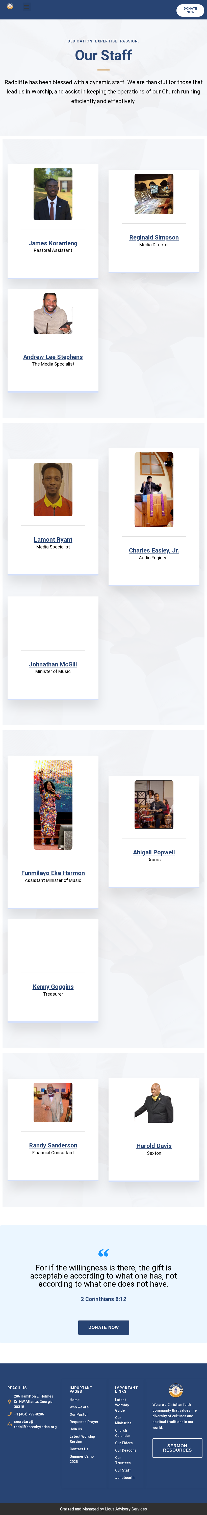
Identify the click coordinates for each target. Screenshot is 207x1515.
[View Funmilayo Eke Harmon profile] (53, 857)
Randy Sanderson (53, 1145)
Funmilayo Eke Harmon (53, 873)
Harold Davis (154, 1145)
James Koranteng (53, 243)
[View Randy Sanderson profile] (53, 1130)
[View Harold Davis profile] (154, 1130)
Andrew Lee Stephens (53, 356)
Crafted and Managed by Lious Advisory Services (103, 1509)
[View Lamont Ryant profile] (53, 524)
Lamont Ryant (53, 539)
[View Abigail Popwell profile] (154, 836)
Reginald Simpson (154, 237)
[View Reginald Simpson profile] (154, 222)
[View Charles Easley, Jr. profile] (154, 535)
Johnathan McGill (53, 664)
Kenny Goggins (53, 986)
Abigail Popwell (154, 852)
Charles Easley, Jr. (154, 550)
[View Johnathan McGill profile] (53, 649)
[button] (27, 7)
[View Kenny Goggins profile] (53, 971)
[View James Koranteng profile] (53, 227)
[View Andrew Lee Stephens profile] (53, 341)
